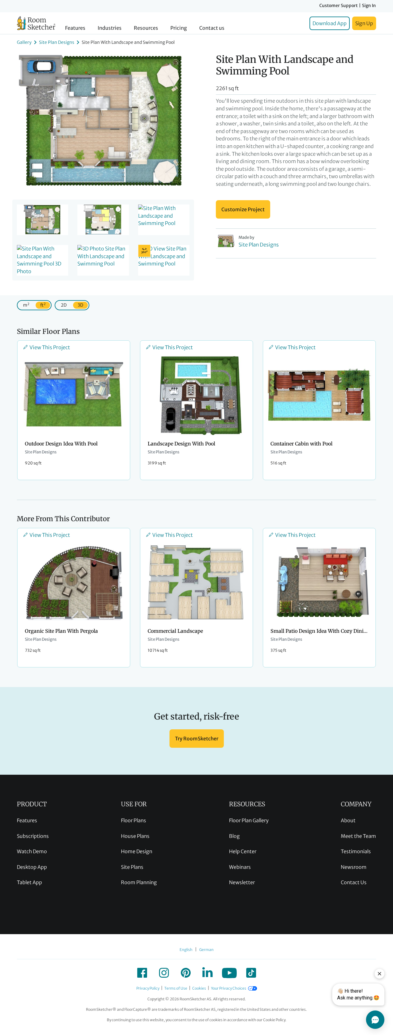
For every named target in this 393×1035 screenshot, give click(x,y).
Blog (234, 836)
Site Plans (132, 867)
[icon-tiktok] (251, 972)
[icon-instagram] (164, 972)
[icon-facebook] (142, 972)
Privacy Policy (147, 988)
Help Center (242, 851)
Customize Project (243, 209)
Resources (146, 28)
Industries (110, 28)
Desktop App (32, 867)
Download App (330, 23)
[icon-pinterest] (185, 972)
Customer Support (338, 5)
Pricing (178, 28)
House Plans (135, 836)
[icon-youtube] (229, 972)
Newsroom (354, 867)
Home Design (136, 851)
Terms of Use (175, 988)
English (186, 949)
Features (75, 28)
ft (42, 305)
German (206, 949)
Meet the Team (358, 836)
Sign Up (364, 23)
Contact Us (354, 882)
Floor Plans (133, 820)
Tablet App (29, 882)
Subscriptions (33, 836)
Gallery (24, 42)
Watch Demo (32, 851)
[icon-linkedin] (207, 972)
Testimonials (356, 851)
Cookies (199, 988)
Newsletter (242, 882)
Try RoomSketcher (196, 738)
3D (80, 305)
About (348, 820)
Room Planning (139, 882)
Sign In (369, 5)
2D (64, 305)
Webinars (240, 867)
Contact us (211, 28)
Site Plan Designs (56, 42)
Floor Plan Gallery (249, 820)
